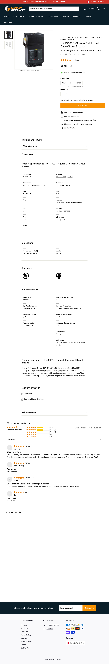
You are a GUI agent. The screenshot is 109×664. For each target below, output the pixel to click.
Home (62, 37)
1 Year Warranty (29, 146)
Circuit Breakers (19, 16)
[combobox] (54, 9)
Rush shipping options (68, 100)
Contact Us (8, 22)
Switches (66, 16)
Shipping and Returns (32, 140)
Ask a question (29, 412)
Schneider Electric (67, 54)
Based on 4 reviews (14, 430)
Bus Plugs (76, 16)
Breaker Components (36, 16)
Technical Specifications (34, 399)
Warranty (24, 638)
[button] (65, 60)
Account (24, 625)
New (63, 83)
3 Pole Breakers (72, 37)
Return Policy (26, 635)
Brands (6, 16)
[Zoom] (33, 49)
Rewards (24, 645)
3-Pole (70, 177)
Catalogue (28, 393)
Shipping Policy (26, 641)
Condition (64, 78)
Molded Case (61, 177)
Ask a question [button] (95, 428)
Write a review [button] (80, 428)
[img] (19, 446)
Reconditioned (75, 83)
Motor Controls (53, 16)
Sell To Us (25, 648)
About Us (88, 16)
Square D (42, 185)
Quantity (64, 89)
